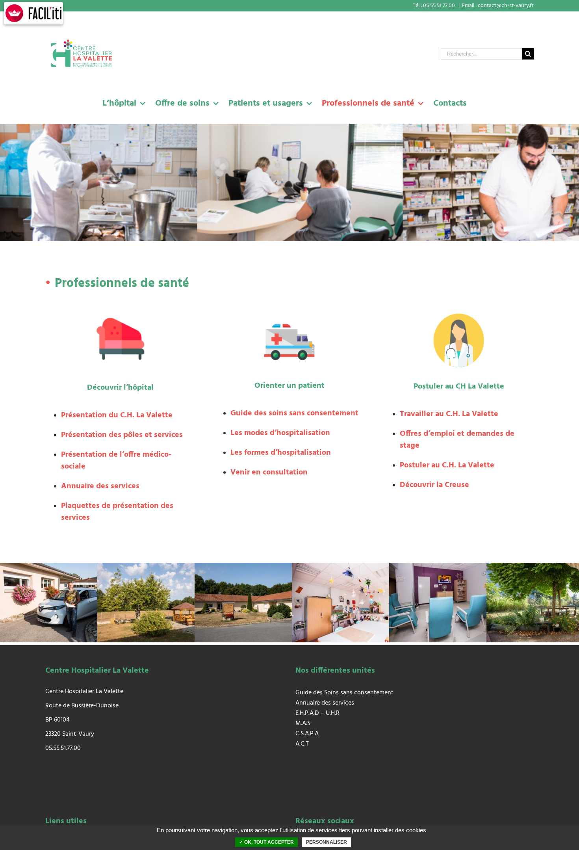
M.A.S (302, 723)
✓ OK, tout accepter (266, 842)
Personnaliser (326, 842)
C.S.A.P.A (307, 734)
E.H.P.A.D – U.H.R (317, 713)
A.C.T (302, 744)
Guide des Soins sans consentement (344, 693)
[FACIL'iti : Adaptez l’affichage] (33, 13)
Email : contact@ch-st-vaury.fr (498, 5)
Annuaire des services (324, 703)
